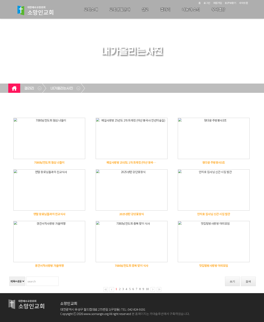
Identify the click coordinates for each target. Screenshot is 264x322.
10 (147, 289)
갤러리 (165, 9)
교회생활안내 (120, 9)
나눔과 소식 (191, 9)
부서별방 (218, 9)
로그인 (207, 3)
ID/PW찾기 (230, 3)
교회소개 (91, 9)
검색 (248, 281)
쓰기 (232, 281)
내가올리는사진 (62, 88)
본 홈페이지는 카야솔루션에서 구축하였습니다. (161, 313)
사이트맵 (243, 3)
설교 (145, 9)
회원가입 (217, 3)
